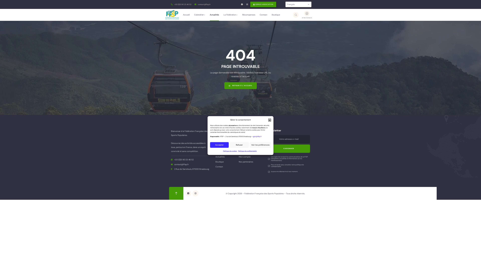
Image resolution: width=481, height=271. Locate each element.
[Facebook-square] (188, 193)
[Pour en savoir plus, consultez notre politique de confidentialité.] (269, 166)
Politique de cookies (230, 151)
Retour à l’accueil (242, 86)
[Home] (172, 14)
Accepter (219, 145)
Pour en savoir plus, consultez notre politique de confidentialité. (287, 165)
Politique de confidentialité (247, 151)
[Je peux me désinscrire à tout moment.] (269, 172)
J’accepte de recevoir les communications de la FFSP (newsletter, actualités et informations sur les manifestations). (289, 158)
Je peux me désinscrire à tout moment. (284, 172)
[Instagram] (247, 4)
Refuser (239, 145)
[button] (269, 120)
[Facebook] (242, 4)
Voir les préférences (260, 145)
